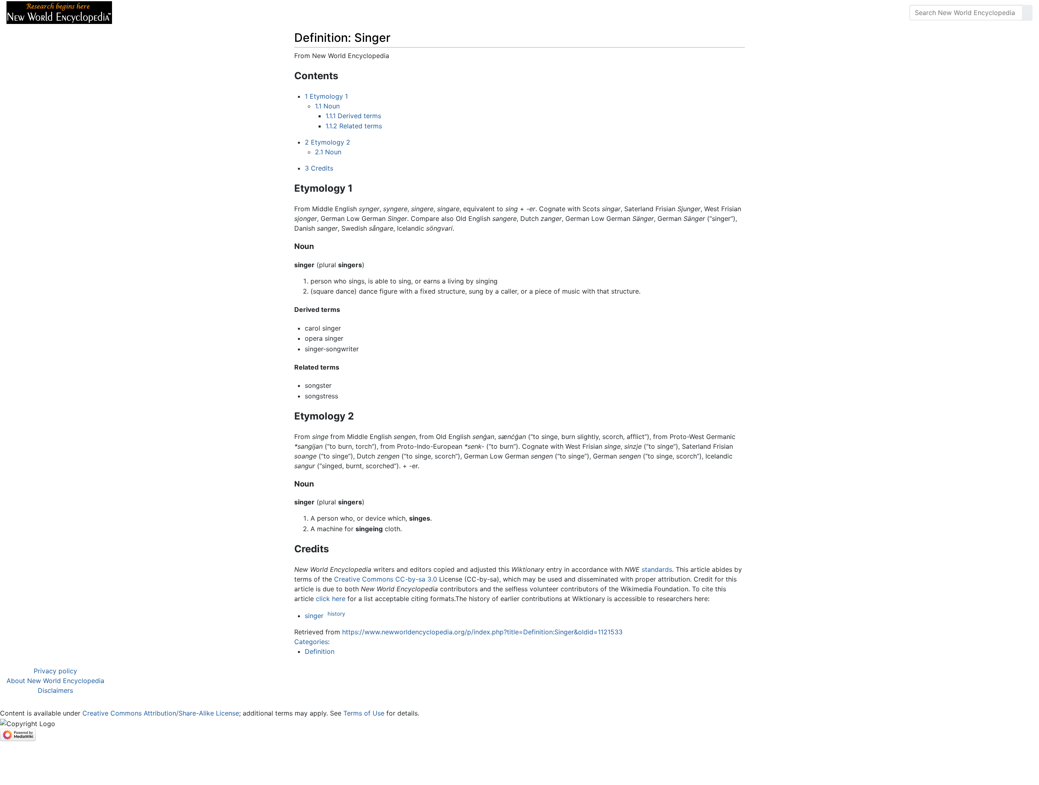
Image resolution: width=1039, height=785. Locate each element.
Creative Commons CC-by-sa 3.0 (385, 579)
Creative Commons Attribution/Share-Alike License (160, 713)
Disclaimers (55, 690)
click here (330, 599)
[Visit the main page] (59, 12)
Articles (137, 13)
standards (657, 569)
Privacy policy (55, 671)
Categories (311, 642)
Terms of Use (363, 713)
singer (314, 616)
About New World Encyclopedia (55, 681)
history (336, 613)
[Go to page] (1027, 12)
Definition (319, 651)
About (171, 13)
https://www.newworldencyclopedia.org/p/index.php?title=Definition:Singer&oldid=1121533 (482, 632)
